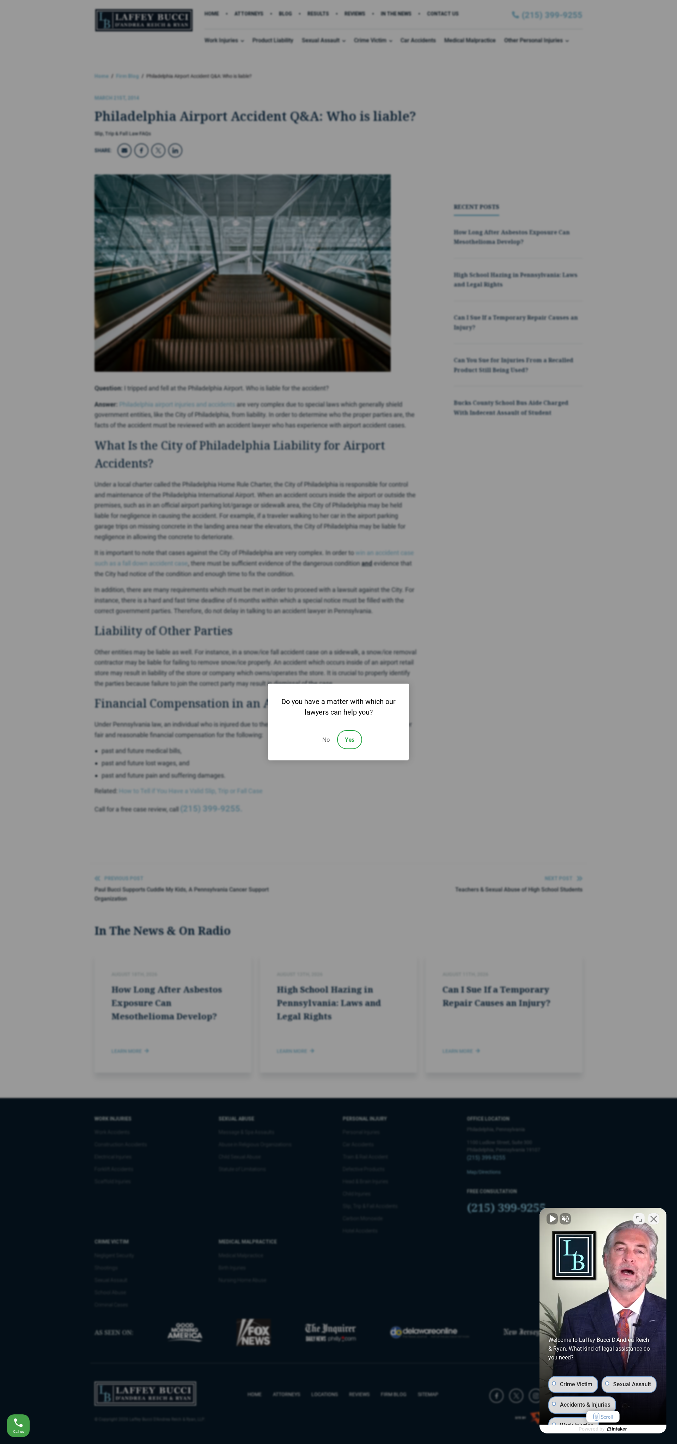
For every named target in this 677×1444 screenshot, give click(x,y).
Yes (349, 739)
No (326, 739)
